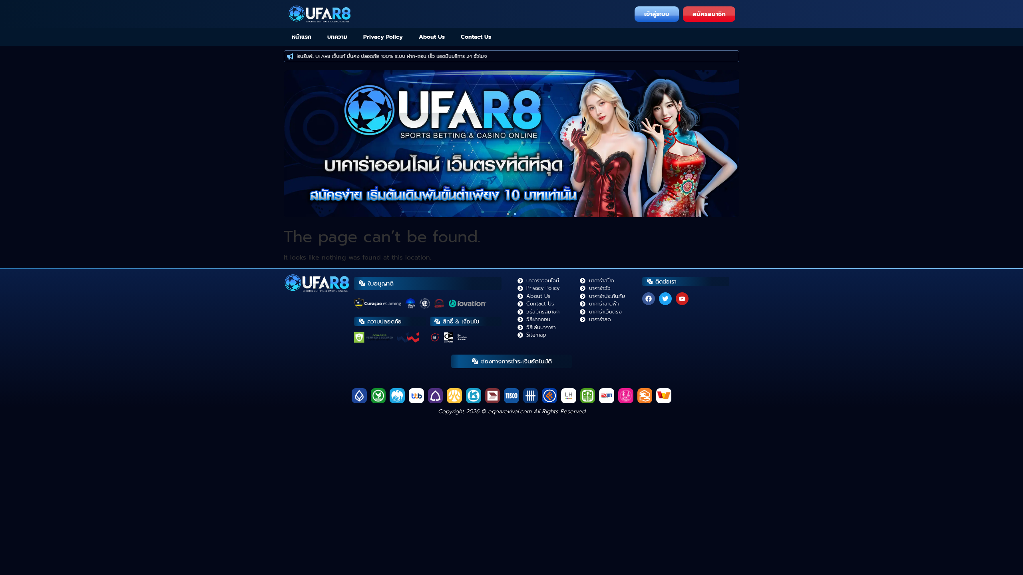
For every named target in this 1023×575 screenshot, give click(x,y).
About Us (432, 37)
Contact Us (476, 37)
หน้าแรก (301, 37)
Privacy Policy (383, 37)
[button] (508, 214)
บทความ (337, 37)
